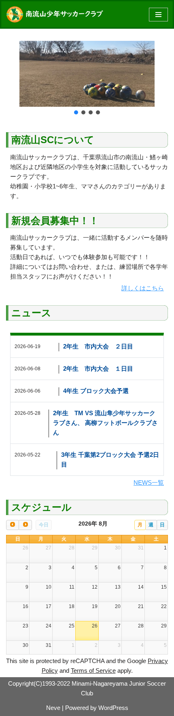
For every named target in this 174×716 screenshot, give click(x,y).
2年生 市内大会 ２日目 (98, 346)
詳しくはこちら (142, 288)
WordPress (113, 707)
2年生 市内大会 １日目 (98, 368)
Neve (53, 707)
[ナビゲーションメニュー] (158, 14)
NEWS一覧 (149, 482)
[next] (25, 525)
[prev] (12, 525)
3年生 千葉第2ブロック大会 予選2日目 (110, 459)
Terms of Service (93, 670)
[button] (76, 112)
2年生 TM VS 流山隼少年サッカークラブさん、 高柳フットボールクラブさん (105, 423)
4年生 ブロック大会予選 (96, 390)
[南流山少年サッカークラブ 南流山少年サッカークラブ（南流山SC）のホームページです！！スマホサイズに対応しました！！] (56, 14)
